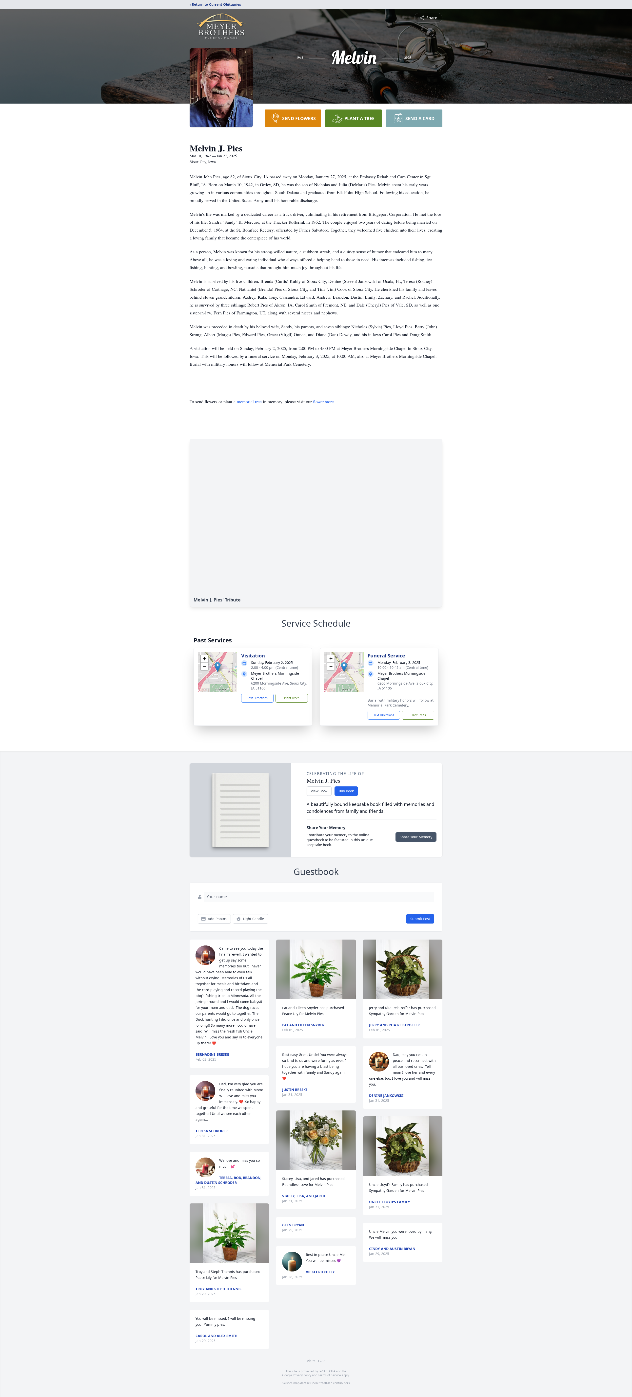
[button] (218, 667)
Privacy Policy (302, 1375)
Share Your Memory (416, 837)
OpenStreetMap (321, 1383)
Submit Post (420, 918)
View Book (319, 791)
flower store (323, 401)
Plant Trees (291, 698)
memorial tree (249, 401)
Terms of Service (329, 1375)
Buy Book (346, 791)
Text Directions (257, 698)
